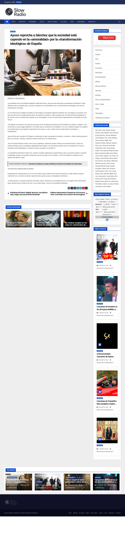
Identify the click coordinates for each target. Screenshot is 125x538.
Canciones (81, 21)
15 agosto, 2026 (103, 407)
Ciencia (97, 54)
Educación (98, 72)
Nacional (98, 90)
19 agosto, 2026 (103, 360)
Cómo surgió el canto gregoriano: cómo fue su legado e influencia (76, 482)
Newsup (27, 513)
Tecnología (99, 113)
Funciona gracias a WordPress (12, 513)
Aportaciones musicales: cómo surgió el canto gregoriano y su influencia (18, 482)
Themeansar (34, 513)
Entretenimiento (100, 77)
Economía (32, 21)
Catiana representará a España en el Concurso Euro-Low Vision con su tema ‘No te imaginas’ (67, 193)
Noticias (22, 21)
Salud (42, 21)
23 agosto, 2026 (103, 312)
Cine (71, 21)
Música (97, 81)
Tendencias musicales (102, 118)
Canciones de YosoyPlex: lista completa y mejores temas (107, 404)
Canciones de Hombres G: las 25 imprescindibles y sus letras (107, 309)
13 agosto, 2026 (103, 449)
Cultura (64, 21)
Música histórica (100, 86)
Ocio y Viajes (52, 21)
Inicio (14, 21)
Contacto (91, 21)
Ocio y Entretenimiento (102, 99)
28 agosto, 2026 (14, 485)
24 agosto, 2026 (103, 265)
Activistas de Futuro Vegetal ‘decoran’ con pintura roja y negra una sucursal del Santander (29, 193)
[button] (119, 22)
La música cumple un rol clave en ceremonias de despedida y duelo (76, 225)
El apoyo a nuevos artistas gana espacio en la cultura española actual (18, 225)
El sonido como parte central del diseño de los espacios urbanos (47, 225)
